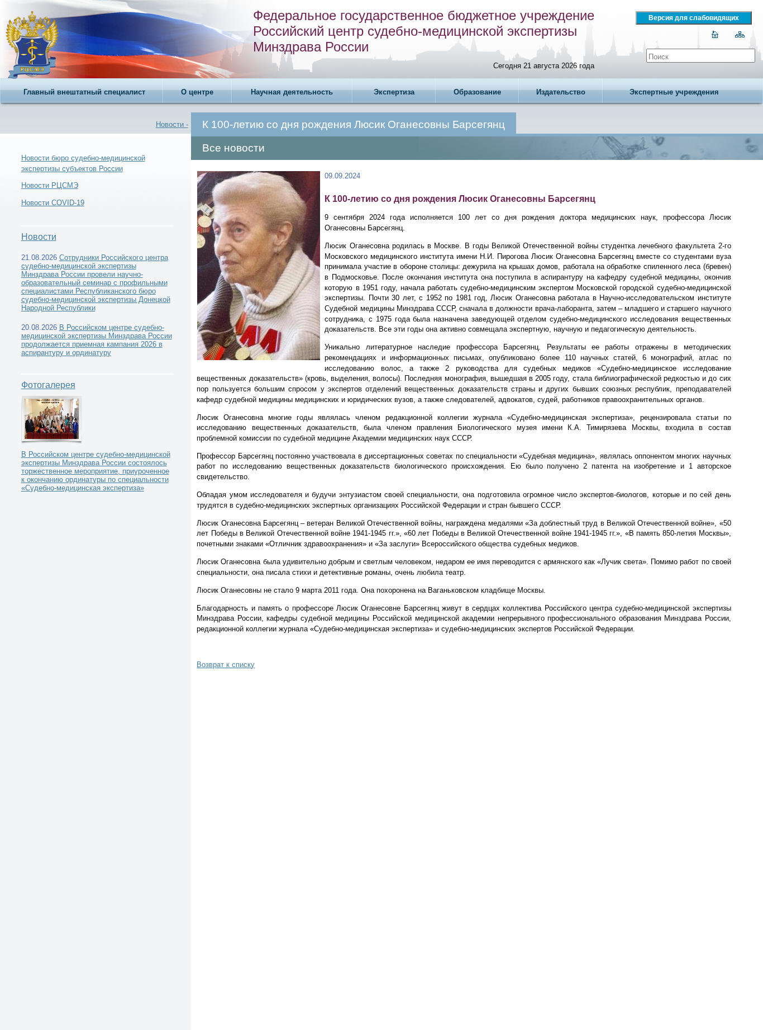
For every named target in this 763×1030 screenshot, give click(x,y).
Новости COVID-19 (52, 203)
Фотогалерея (48, 385)
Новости (38, 237)
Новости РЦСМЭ (49, 185)
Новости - (172, 124)
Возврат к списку (226, 664)
